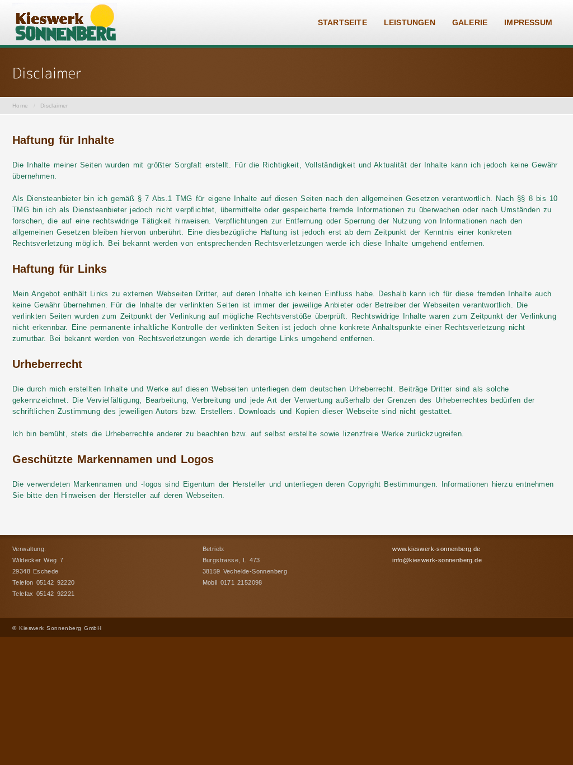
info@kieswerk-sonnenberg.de (437, 560)
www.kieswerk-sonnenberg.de (436, 548)
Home (20, 105)
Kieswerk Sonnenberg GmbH (60, 628)
